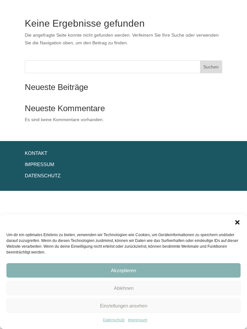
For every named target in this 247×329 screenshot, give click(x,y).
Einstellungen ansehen (123, 305)
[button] (237, 222)
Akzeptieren (123, 270)
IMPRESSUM (39, 164)
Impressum (137, 320)
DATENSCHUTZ (42, 175)
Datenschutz (114, 320)
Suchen (211, 66)
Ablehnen (123, 288)
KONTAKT (36, 153)
